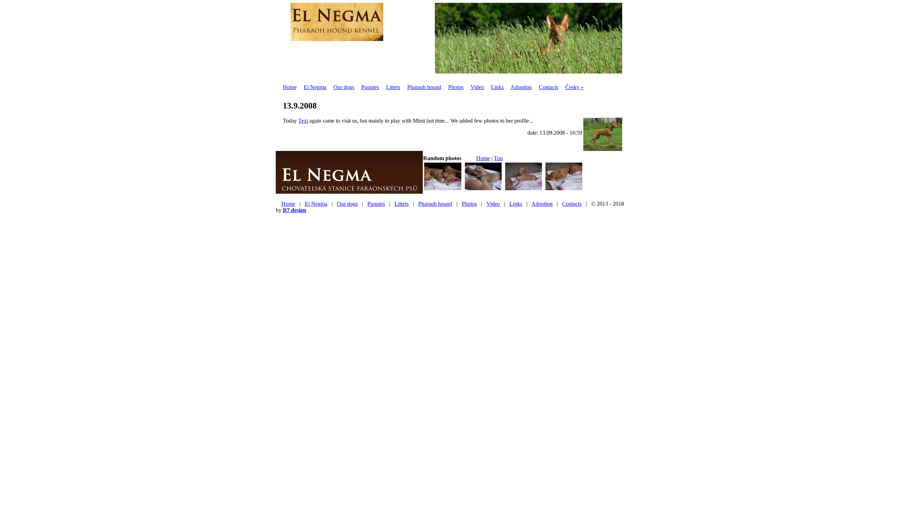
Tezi (303, 121)
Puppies (370, 87)
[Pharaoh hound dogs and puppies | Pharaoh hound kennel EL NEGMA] (337, 37)
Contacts (548, 87)
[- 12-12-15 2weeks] (442, 189)
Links (497, 87)
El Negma (315, 87)
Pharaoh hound (424, 87)
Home (290, 87)
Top (498, 158)
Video (477, 87)
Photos (455, 87)
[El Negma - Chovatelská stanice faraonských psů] (349, 190)
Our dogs (343, 87)
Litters (393, 87)
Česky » (574, 87)
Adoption (521, 87)
